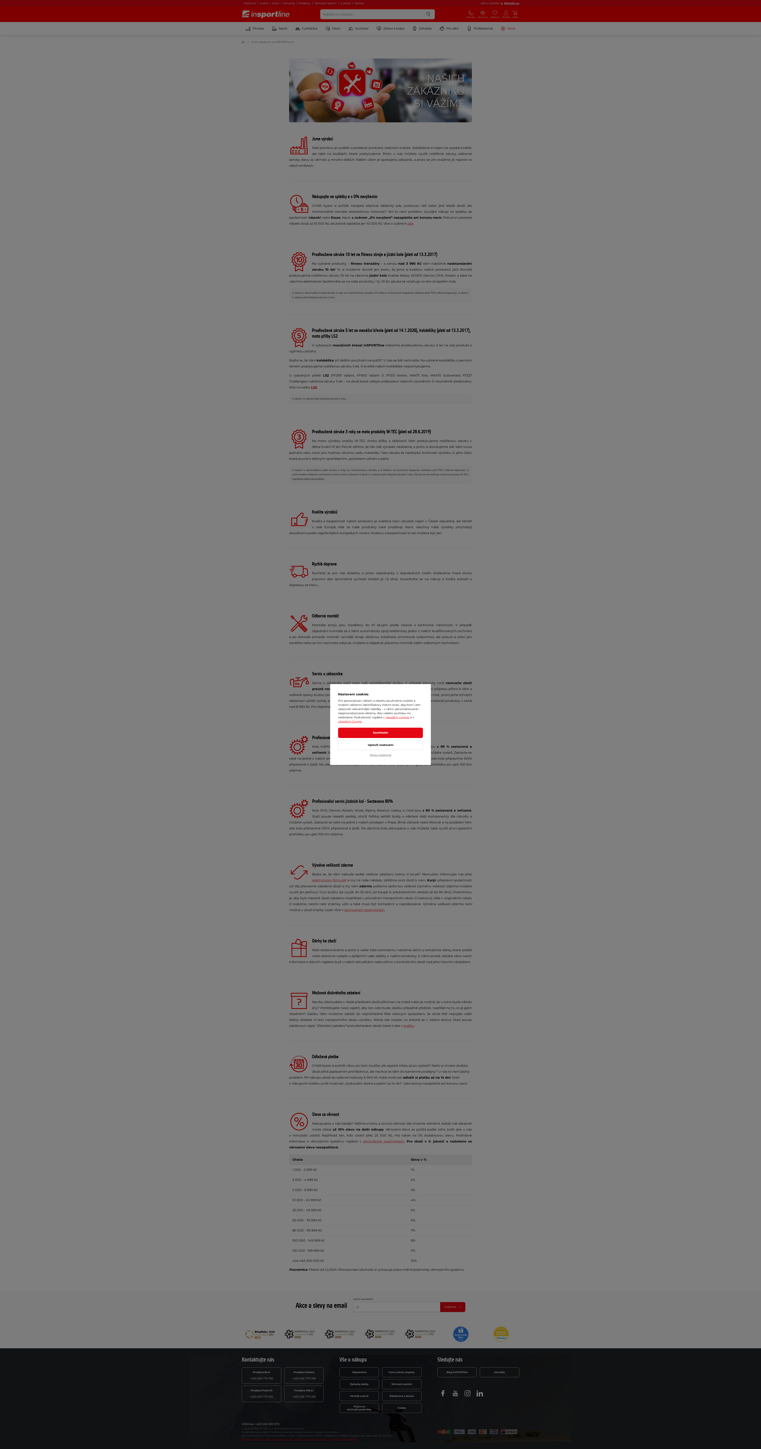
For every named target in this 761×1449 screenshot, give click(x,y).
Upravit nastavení (380, 745)
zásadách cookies (397, 717)
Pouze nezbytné (380, 755)
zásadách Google (350, 721)
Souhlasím (380, 732)
